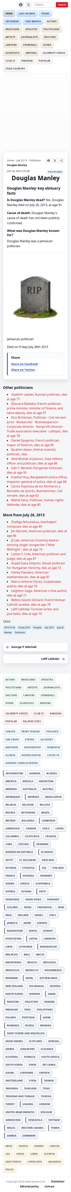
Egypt (9, 860)
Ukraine (44, 1104)
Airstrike (11, 747)
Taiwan (49, 1080)
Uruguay (46, 1112)
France (10, 875)
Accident (47, 739)
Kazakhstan (15, 930)
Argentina (46, 781)
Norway (34, 994)
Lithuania (25, 946)
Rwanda (45, 1025)
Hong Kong (33, 899)
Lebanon (49, 938)
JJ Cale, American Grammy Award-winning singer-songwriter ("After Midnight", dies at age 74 (33, 545)
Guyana (26, 891)
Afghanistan (14, 773)
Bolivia (45, 804)
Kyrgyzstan (13, 938)
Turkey (10, 1104)
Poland (10, 1017)
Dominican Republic (19, 852)
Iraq (8, 915)
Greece (25, 883)
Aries (8, 1146)
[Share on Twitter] (55, 160)
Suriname (26, 1072)
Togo (46, 1088)
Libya (8, 946)
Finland (58, 867)
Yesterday (12, 21)
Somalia (29, 1056)
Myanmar (11, 978)
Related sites (32, 721)
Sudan (9, 1072)
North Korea (14, 994)
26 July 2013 (24, 627)
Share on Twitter (23, 370)
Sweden (44, 1072)
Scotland (35, 1041)
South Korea (14, 1064)
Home (9, 13)
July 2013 (21, 160)
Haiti (42, 891)
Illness (10, 755)
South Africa (50, 1056)
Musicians (12, 29)
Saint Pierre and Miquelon (25, 1033)
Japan (27, 923)
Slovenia (11, 1056)
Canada (31, 828)
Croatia (50, 836)
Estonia (10, 867)
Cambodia (48, 820)
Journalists (29, 37)
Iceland (12, 907)
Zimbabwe (29, 1135)
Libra (34, 1153)
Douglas (37, 627)
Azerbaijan (12, 796)
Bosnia (10, 812)
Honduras (12, 899)
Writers (31, 53)
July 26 (60, 627)
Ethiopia (28, 867)
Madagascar (48, 946)
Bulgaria (28, 820)
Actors (52, 21)
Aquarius (54, 1161)
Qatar (47, 1017)
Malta (40, 954)
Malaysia (11, 954)
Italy (52, 915)
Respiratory (32, 747)
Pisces (9, 1169)
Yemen (55, 1127)
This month (33, 21)
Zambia (11, 1135)
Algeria (51, 773)
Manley (8, 632)
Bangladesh (53, 796)
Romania (13, 1025)
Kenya (33, 930)
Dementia (53, 747)
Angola (28, 781)
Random (27, 60)
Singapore (27, 1049)
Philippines (45, 1009)
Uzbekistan (13, 1120)
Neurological (31, 755)
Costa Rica (32, 836)
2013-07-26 (9, 627)
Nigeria (55, 986)
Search (62, 4)
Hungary (53, 899)
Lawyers (11, 44)
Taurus (23, 1146)
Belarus (10, 804)
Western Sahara (32, 1127)
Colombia (12, 836)
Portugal (28, 1017)
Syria (32, 1080)
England (48, 860)
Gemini (39, 1146)
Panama (49, 1001)
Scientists (12, 53)
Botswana (28, 812)
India (27, 907)
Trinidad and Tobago (20, 1096)
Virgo (20, 1153)
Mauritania (13, 962)
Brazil (45, 812)
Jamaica (12, 923)
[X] (28, 5)
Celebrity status (54, 53)
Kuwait (48, 930)
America (10, 781)
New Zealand (14, 986)
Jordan (42, 923)
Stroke (29, 739)
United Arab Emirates (20, 1112)
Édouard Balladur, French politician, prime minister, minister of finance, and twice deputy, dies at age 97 (35, 408)
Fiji (44, 867)
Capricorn (34, 1161)
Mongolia (12, 970)
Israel (39, 915)
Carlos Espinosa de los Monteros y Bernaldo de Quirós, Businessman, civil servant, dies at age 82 (34, 491)
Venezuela (35, 1120)
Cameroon (12, 828)
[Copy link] (61, 160)
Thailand (30, 1088)
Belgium (28, 804)
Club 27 (10, 60)
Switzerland (14, 1080)
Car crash (12, 739)
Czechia (23, 844)
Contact (49, 1186)
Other (47, 44)
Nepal (30, 978)
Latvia (33, 938)
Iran (61, 907)
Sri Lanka (48, 1064)
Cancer (10, 731)
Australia (29, 789)
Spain (32, 1064)
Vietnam (54, 1120)
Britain (10, 820)
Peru (27, 1009)
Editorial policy (29, 1186)
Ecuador (47, 852)
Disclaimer (58, 1181)
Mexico (32, 962)
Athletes (31, 29)
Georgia (28, 875)
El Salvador (27, 860)
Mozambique (53, 970)
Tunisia (46, 1096)
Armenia (11, 789)
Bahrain (33, 796)
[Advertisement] (35, 112)
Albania (34, 773)
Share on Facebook (24, 364)
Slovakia (47, 1049)
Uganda (28, 1104)
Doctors (50, 37)
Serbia (9, 1049)
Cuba (8, 844)
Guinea (10, 891)
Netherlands (48, 978)
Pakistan (13, 1001)
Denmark (42, 844)
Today (45, 13)
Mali (27, 954)
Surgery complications (21, 763)
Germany (46, 875)
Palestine (31, 1001)
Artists (10, 37)
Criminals (30, 44)
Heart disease (30, 731)
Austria (48, 789)
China (59, 828)
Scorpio (49, 1153)
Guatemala (43, 883)
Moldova (49, 962)
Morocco (32, 970)
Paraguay (11, 1009)
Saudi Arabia (14, 1041)
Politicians (51, 29)
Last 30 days (27, 13)
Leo (7, 1153)
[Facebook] (21, 5)
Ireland (23, 915)
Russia (29, 1025)
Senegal (53, 1041)
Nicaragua (36, 986)
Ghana (9, 883)
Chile (45, 828)
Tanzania (11, 1088)
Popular (44, 60)
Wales (11, 1127)
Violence (52, 731)
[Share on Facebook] (48, 160)
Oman (52, 994)
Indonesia (44, 907)
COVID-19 (53, 755)
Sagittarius (13, 1161)
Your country (15, 68)
